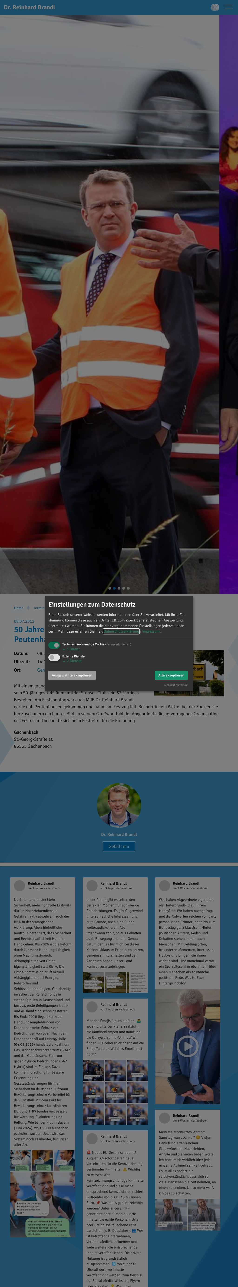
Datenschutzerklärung (121, 631)
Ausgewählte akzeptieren (72, 675)
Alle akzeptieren (171, 675)
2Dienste (72, 661)
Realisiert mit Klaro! (175, 685)
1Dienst (71, 649)
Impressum (151, 631)
